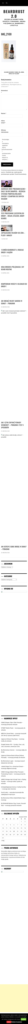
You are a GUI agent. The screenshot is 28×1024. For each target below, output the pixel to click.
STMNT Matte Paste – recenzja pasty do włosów (13, 729)
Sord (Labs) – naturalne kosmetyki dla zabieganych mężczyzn (12, 793)
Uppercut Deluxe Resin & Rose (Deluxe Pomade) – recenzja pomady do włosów (13, 756)
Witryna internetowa (4, 131)
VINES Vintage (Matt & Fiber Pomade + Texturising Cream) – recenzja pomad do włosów (13, 774)
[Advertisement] (14, 998)
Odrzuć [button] (8, 1022)
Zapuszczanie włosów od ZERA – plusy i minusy (13, 234)
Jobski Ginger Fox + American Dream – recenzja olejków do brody (12, 767)
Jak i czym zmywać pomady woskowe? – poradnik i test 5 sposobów (12, 425)
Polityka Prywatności (16, 1022)
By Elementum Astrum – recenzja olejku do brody (14, 751)
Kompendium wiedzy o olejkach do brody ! (14, 285)
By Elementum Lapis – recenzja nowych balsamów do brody (13, 762)
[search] (6, 3)
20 (14, 831)
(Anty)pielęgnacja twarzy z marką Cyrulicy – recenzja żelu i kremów (13, 788)
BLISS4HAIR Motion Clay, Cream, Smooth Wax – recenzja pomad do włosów (13, 804)
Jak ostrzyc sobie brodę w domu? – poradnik (14, 547)
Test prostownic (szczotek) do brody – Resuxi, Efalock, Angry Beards (12, 216)
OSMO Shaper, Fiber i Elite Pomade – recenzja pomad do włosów (12, 723)
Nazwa (3, 113)
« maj (2, 840)
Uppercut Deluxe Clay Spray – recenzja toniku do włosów (12, 740)
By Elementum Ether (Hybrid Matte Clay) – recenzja (13, 799)
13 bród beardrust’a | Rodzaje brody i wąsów (12, 251)
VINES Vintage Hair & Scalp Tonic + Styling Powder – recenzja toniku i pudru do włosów (13, 781)
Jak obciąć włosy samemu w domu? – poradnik (11, 302)
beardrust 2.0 (14, 14)
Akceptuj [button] (23, 1019)
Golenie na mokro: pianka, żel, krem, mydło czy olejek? (14, 73)
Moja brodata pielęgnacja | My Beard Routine (12, 268)
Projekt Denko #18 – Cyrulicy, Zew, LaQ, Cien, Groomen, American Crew (13, 745)
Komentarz (4, 91)
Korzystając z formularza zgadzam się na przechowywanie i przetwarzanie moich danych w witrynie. (5, 149)
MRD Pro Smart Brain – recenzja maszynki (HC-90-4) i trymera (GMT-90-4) (13, 734)
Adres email (3, 122)
